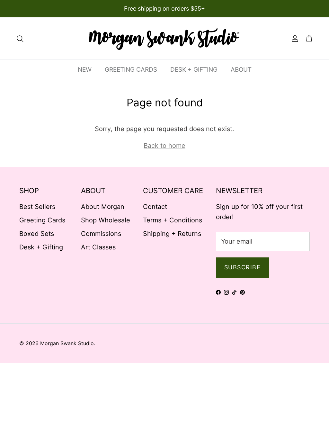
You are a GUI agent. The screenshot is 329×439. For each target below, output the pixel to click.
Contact (155, 207)
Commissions (101, 233)
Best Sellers (37, 207)
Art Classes (98, 247)
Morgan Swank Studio (67, 343)
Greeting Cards (42, 220)
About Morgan (102, 207)
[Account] (294, 38)
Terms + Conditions (172, 220)
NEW (85, 69)
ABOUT (241, 69)
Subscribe (242, 267)
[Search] (20, 38)
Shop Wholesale (105, 220)
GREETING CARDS (131, 69)
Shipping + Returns (172, 233)
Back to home (164, 145)
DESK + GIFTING (194, 69)
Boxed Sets (36, 233)
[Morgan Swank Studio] (164, 38)
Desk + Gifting (41, 247)
